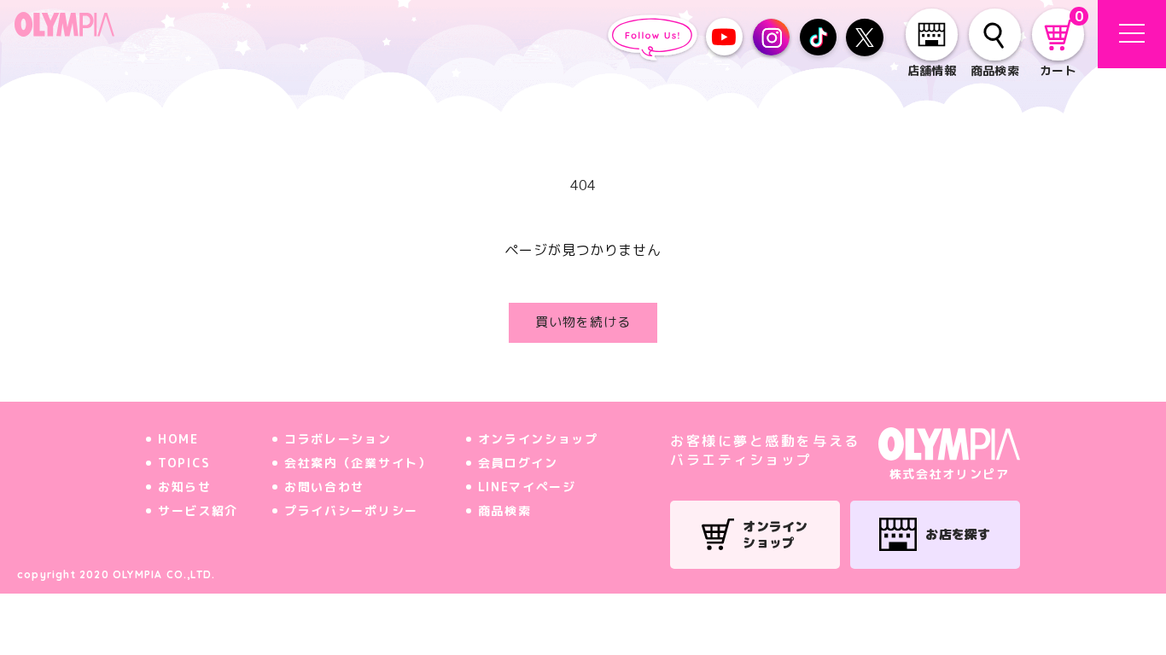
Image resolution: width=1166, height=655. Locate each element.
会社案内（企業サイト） (357, 463)
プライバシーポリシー (351, 510)
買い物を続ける (583, 322)
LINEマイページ (527, 486)
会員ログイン (518, 463)
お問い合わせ (324, 486)
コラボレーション (337, 439)
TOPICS (184, 463)
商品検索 (505, 510)
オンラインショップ (538, 439)
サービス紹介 (198, 510)
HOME (178, 439)
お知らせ (185, 486)
